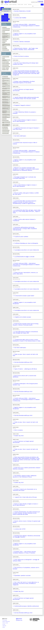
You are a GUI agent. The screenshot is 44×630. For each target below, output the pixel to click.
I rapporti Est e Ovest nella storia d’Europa (25, 497)
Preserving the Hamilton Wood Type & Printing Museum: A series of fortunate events (25, 324)
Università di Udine (5, 133)
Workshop (4, 69)
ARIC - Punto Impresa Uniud (5, 78)
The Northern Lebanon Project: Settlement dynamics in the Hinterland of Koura (24, 476)
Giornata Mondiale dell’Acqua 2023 (23, 362)
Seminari (3, 68)
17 (7, 17)
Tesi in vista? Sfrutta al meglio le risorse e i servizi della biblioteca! (25, 120)
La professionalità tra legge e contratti (24, 256)
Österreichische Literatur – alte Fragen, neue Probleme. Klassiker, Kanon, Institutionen (25, 49)
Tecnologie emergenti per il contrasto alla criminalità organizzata (24, 177)
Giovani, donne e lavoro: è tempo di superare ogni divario (26, 521)
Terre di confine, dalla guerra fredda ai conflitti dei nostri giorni (26, 193)
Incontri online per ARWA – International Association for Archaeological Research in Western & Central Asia (26, 26)
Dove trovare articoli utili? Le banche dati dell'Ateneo (24, 376)
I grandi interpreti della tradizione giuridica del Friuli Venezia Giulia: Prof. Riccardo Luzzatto (26, 98)
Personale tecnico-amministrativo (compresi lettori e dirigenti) (5, 36)
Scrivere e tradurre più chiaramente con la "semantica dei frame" (25, 490)
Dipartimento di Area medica (5, 90)
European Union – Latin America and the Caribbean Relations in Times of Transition (24, 552)
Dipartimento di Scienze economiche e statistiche (6, 97)
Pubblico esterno (5, 39)
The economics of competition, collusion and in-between (26, 568)
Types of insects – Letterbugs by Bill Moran (25, 369)
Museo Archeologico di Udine (6, 122)
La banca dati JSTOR (19, 529)
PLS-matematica (5, 127)
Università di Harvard (5, 130)
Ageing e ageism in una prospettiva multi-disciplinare (24, 34)
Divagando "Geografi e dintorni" (22, 105)
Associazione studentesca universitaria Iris (5, 83)
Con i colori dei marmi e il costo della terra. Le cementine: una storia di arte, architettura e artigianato (26, 583)
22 (4, 19)
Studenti (3, 42)
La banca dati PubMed (20, 17)
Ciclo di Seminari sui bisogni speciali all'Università (23, 90)
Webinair (7, 68)
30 (6, 20)
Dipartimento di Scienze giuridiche (5, 100)
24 (7, 19)
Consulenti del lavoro (6, 30)
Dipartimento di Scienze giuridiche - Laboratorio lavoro (5, 102)
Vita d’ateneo (6, 4)
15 (4, 17)
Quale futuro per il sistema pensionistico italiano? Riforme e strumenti (26, 468)
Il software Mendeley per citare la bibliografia (26, 243)
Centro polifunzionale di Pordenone (6, 88)
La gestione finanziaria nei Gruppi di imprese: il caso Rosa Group (26, 128)
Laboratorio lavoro (5, 120)
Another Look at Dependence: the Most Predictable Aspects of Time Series (24, 82)
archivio (19, 618)
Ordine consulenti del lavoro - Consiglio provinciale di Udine (6, 125)
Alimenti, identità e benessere (22, 41)
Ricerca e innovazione (13, 4)
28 (3, 20)
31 (7, 20)
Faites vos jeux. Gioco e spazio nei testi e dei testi (25, 355)
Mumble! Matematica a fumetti (22, 11)
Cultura (25, 4)
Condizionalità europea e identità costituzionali (26, 606)
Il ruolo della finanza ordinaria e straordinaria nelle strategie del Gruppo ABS (25, 332)
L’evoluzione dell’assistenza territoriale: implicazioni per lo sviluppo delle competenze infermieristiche (25, 229)
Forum (7, 69)
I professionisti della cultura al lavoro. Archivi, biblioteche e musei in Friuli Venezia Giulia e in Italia (26, 340)
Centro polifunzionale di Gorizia (6, 86)
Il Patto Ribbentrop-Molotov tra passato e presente (24, 112)
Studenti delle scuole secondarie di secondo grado (6, 45)
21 (3, 19)
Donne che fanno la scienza (21, 56)
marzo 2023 (6, 11)
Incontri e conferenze (6, 63)
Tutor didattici (4, 48)
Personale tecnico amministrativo (5, 34)
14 (3, 17)
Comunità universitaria (6, 28)
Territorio (29, 4)
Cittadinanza (4, 27)
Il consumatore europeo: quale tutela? (24, 295)
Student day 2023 (19, 435)
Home (2, 4)
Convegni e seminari (5, 56)
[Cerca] (32, 6)
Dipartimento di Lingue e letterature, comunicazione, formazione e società (6, 93)
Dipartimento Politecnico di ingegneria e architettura (4, 111)
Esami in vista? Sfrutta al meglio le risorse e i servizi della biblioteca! (25, 504)
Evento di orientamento (4, 60)
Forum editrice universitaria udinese (5, 117)
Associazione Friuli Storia (5, 81)
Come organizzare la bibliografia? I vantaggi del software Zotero (26, 560)
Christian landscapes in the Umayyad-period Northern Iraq (25, 384)
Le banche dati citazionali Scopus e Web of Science (25, 143)
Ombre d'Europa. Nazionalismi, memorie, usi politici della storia (25, 273)
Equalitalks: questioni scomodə (22, 575)
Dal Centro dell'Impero (20, 136)
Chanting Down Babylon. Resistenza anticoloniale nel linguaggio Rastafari (26, 536)
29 (4, 20)
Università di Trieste (5, 131)
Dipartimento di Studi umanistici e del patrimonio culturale (5, 108)
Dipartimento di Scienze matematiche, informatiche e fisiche (6, 105)
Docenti (3, 31)
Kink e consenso (18, 430)
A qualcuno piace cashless (21, 236)
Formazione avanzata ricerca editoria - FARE (6, 115)
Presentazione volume (6, 66)
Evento (3, 58)
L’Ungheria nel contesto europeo (22, 317)
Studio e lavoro (20, 4)
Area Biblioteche (5, 76)
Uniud (42, 4)
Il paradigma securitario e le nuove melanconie (26, 250)
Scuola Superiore (5, 128)
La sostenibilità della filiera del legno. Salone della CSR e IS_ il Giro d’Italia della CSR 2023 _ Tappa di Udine (26, 211)
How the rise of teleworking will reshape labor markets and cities (25, 63)
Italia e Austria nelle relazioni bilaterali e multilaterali (24, 220)
